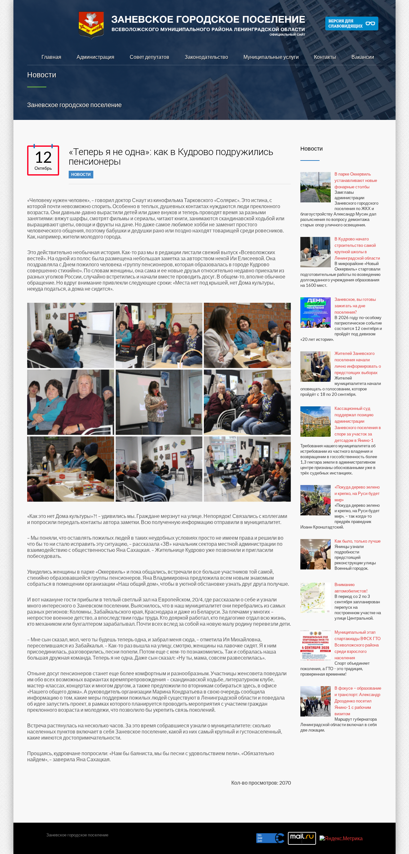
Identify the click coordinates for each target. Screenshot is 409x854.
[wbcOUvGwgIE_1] (70, 469)
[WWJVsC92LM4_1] (159, 469)
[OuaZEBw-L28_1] (247, 402)
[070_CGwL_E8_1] (159, 335)
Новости (81, 174)
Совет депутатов (149, 57)
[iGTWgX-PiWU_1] (247, 335)
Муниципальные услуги (271, 57)
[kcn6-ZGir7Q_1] (159, 402)
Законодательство (206, 57)
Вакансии (362, 57)
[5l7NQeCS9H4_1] (70, 335)
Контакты (325, 57)
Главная (51, 57)
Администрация (95, 57)
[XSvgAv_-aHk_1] (247, 469)
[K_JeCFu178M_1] (70, 402)
